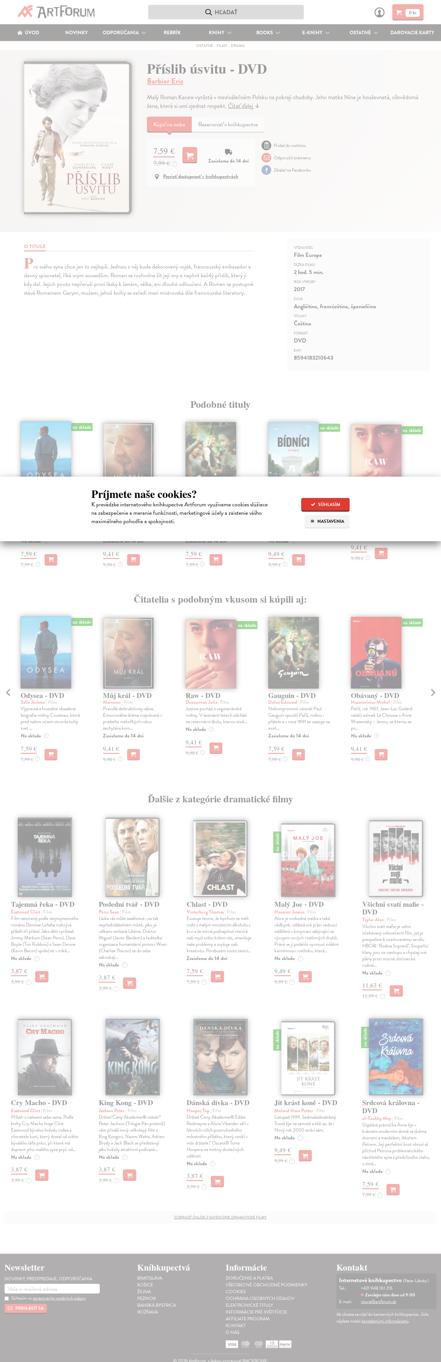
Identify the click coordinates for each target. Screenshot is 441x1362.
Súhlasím (328, 504)
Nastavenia (330, 521)
